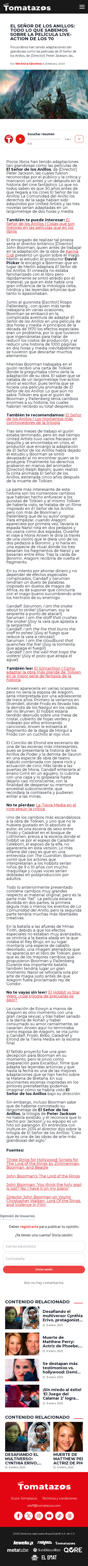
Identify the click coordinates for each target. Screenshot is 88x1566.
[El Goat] (49, 1557)
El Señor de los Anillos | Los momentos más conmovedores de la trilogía (43, 419)
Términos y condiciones (59, 1498)
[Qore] (73, 1549)
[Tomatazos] (27, 6)
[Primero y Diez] (34, 1557)
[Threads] (69, 1516)
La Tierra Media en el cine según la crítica (41, 807)
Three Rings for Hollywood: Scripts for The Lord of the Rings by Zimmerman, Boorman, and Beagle (43, 1163)
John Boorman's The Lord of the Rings (43, 1176)
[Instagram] (39, 1516)
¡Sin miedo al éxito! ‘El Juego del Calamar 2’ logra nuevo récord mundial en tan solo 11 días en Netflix (63, 1394)
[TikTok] (59, 1516)
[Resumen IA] (79, 139)
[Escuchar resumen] (20, 139)
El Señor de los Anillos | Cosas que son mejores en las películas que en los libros (40, 226)
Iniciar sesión (44, 1269)
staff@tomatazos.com (44, 1506)
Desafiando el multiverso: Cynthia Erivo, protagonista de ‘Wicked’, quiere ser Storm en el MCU (63, 1315)
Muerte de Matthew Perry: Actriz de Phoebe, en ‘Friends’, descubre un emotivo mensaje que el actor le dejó (62, 1341)
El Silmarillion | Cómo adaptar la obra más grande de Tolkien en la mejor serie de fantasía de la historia (43, 674)
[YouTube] (49, 1516)
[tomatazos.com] (8, 139)
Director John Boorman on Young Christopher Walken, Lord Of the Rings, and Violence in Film (43, 1201)
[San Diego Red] (46, 1549)
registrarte (29, 1226)
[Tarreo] (45, 1543)
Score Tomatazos (24, 1498)
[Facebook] (18, 1516)
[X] (28, 1516)
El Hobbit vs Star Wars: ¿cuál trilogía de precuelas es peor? (43, 996)
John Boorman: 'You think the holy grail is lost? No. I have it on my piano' (44, 1186)
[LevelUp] (23, 1543)
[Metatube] (18, 1549)
